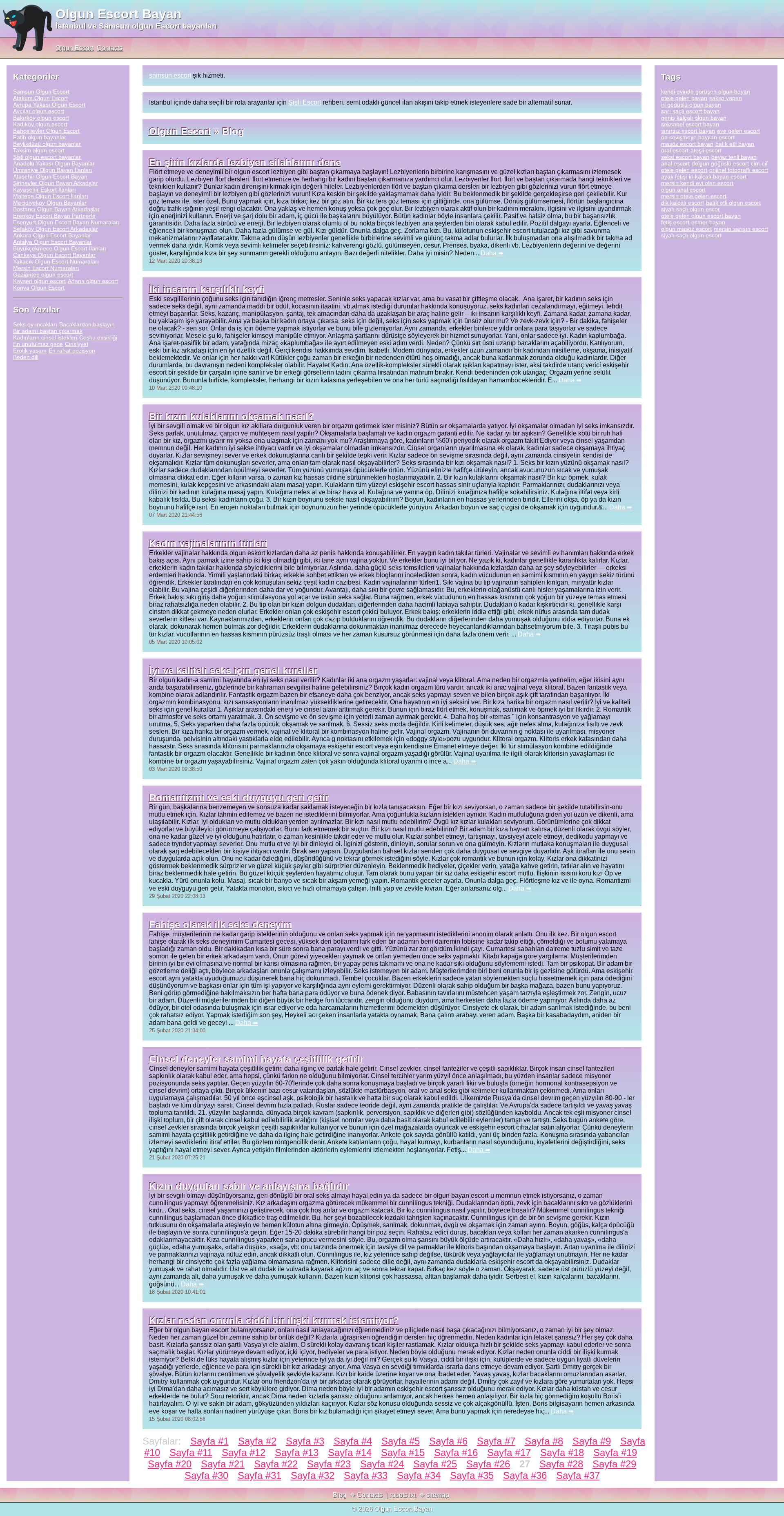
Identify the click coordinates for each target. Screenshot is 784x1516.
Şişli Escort (304, 102)
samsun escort (170, 75)
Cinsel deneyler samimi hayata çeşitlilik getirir (256, 1059)
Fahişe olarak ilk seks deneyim (220, 924)
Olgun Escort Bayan (119, 14)
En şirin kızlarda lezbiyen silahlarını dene (245, 162)
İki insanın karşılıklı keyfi (207, 289)
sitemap (437, 1494)
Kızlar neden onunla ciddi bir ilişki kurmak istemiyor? (274, 1320)
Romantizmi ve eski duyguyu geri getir (239, 797)
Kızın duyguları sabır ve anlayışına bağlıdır (249, 1186)
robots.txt (403, 1494)
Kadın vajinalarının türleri (208, 543)
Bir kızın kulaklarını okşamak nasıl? (231, 416)
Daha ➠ (492, 253)
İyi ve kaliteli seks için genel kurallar (233, 670)
